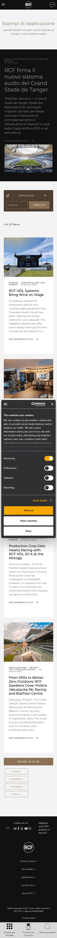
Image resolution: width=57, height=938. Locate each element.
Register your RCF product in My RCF (44, 828)
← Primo (16, 771)
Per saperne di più (16, 141)
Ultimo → (16, 794)
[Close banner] (52, 404)
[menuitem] (28, 918)
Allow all (28, 510)
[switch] (48, 468)
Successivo (16, 786)
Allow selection (28, 520)
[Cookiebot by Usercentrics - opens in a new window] (33, 404)
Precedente (16, 779)
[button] (28, 761)
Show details (40, 500)
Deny (28, 531)
